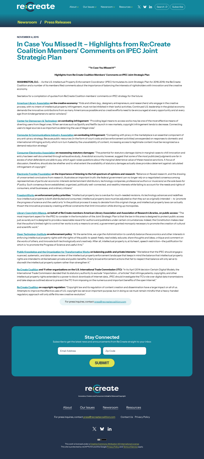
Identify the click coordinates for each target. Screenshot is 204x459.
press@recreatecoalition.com (110, 301)
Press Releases (58, 22)
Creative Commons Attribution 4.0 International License (114, 444)
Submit (102, 363)
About (73, 6)
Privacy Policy (113, 447)
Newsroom (107, 6)
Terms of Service (130, 447)
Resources (124, 6)
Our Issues (88, 6)
